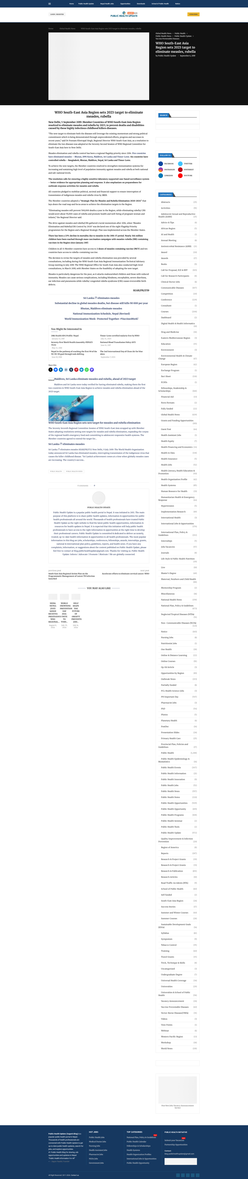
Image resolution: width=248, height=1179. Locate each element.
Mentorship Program (179, 588)
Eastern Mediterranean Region (179, 338)
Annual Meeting (179, 240)
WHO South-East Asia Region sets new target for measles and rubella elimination (94, 422)
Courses (179, 311)
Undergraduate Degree (179, 974)
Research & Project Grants (179, 859)
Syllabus (179, 933)
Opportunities (125, 4)
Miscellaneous (179, 594)
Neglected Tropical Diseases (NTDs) (179, 614)
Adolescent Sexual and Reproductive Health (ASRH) (177, 215)
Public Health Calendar (136, 1142)
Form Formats (179, 402)
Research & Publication (179, 871)
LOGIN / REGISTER (57, 14)
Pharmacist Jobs (179, 703)
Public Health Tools (179, 827)
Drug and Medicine (179, 332)
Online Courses (179, 661)
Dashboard (179, 317)
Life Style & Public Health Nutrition (179, 559)
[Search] (198, 4)
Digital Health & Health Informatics (179, 323)
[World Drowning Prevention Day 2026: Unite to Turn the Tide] (64, 597)
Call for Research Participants (179, 276)
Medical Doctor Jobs (97, 1142)
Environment (179, 350)
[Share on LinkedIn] (103, 485)
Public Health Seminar (179, 821)
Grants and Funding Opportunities (179, 420)
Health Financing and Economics (179, 447)
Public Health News (74, 471)
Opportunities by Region (179, 673)
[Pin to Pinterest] (101, 485)
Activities (179, 208)
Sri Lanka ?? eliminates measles (101, 298)
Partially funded (179, 685)
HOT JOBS (93, 1132)
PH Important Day (179, 697)
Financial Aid (179, 397)
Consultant (179, 305)
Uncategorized (179, 969)
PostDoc (179, 726)
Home (71, 4)
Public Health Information (179, 773)
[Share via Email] (119, 485)
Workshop (179, 1042)
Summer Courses (179, 918)
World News (179, 1048)
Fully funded (179, 408)
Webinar (179, 1030)
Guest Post (179, 429)
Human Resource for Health (179, 491)
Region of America (179, 847)
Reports (179, 853)
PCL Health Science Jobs (179, 691)
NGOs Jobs (93, 1159)
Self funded (179, 895)
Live (179, 567)
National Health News (179, 599)
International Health (179, 517)
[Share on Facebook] (97, 485)
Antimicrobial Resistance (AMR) (179, 246)
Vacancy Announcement (179, 1001)
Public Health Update (86, 4)
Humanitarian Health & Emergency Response (177, 498)
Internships (179, 541)
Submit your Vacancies (174, 1140)
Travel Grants (179, 957)
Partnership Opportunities (176, 1145)
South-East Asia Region (179, 901)
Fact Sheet (179, 376)
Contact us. (75, 1175)
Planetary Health (179, 720)
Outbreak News (179, 679)
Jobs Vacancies (179, 547)
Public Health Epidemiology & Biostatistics (177, 760)
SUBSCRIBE (193, 14)
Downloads (141, 4)
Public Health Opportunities (179, 803)
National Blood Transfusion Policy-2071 (118, 342)
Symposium (179, 939)
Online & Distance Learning (179, 655)
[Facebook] (178, 1175)
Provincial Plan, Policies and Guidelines (177, 745)
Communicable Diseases (179, 288)
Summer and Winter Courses (179, 912)
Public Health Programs (179, 815)
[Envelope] (197, 1175)
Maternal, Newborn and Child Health (179, 579)
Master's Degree (179, 573)
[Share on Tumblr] (106, 485)
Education (179, 344)
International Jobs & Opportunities (179, 523)
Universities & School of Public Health (177, 993)
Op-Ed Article (179, 667)
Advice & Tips (179, 222)
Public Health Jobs (179, 785)
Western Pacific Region (179, 1036)
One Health (179, 649)
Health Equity (179, 441)
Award (179, 252)
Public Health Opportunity (179, 809)
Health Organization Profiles (139, 1154)
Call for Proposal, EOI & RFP (179, 270)
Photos (179, 714)
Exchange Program (179, 370)
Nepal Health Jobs (107, 4)
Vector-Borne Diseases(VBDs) (179, 1013)
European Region (179, 364)
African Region (179, 228)
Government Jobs (96, 1163)
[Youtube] (193, 1175)
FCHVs (179, 382)
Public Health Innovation (179, 779)
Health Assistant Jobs (179, 435)
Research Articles (179, 877)
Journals (179, 553)
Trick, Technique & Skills (179, 963)
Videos (179, 1019)
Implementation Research (179, 511)
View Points (179, 1025)
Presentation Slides (179, 732)
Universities (179, 986)
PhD (179, 708)
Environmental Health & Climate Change (177, 357)
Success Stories (179, 906)
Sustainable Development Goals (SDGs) (177, 925)
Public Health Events (179, 767)
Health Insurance (179, 459)
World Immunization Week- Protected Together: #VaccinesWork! (101, 318)
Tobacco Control (179, 945)
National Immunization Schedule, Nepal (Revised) (101, 313)
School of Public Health (160, 4)
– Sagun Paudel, (56, 1161)
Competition (179, 294)
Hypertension (179, 506)
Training (179, 951)
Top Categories (134, 1132)
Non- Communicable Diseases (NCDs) (179, 623)
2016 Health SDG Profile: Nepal (65, 336)
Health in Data (179, 453)
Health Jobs (179, 465)
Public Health (56, 471)
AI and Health (179, 234)
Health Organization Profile (179, 479)
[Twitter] (183, 1175)
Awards (179, 258)
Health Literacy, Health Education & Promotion (177, 472)
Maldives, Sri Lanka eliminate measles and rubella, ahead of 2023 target (95, 378)
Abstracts (179, 202)
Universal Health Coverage (179, 980)
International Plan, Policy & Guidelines (177, 533)
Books (179, 264)
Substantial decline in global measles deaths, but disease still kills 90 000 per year (101, 303)
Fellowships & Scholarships (138, 1146)
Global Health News (67, 29)
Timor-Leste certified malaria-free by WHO (119, 336)
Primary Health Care (179, 738)
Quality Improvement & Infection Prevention (177, 840)
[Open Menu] (49, 4)
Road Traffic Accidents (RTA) (179, 883)
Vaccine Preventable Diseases (179, 1007)
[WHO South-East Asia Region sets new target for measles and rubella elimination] (71, 397)
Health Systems (179, 485)
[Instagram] (188, 1175)
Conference (179, 299)
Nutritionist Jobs (179, 643)
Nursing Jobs (179, 637)
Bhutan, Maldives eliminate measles (101, 308)
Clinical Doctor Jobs (179, 282)
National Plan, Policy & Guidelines (179, 605)
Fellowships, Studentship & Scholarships (177, 389)
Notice (177, 4)
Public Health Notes (179, 797)
